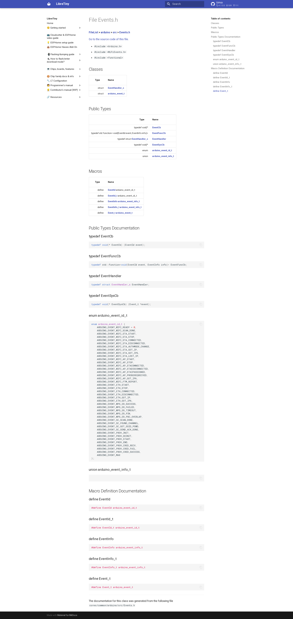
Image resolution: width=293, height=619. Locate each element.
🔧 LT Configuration (57, 80)
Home (50, 23)
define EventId (220, 73)
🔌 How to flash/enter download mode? (58, 60)
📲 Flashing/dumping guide (60, 54)
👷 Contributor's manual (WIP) (62, 89)
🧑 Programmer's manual (60, 85)
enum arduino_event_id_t (226, 59)
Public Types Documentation (225, 36)
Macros (215, 32)
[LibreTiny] (48, 4)
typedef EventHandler (224, 50)
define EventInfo (221, 82)
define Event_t (220, 91)
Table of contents (220, 18)
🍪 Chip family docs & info (60, 76)
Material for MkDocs (67, 615)
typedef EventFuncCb (224, 45)
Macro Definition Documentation (227, 68)
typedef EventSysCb (223, 54)
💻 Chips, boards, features (60, 69)
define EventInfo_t (222, 86)
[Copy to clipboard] (201, 245)
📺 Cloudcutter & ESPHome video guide (61, 36)
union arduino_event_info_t (227, 64)
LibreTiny (52, 18)
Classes (215, 23)
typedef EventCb (221, 41)
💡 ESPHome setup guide (60, 42)
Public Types (217, 27)
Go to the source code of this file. (109, 39)
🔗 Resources (54, 97)
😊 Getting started (56, 27)
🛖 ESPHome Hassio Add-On (62, 47)
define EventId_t (221, 77)
